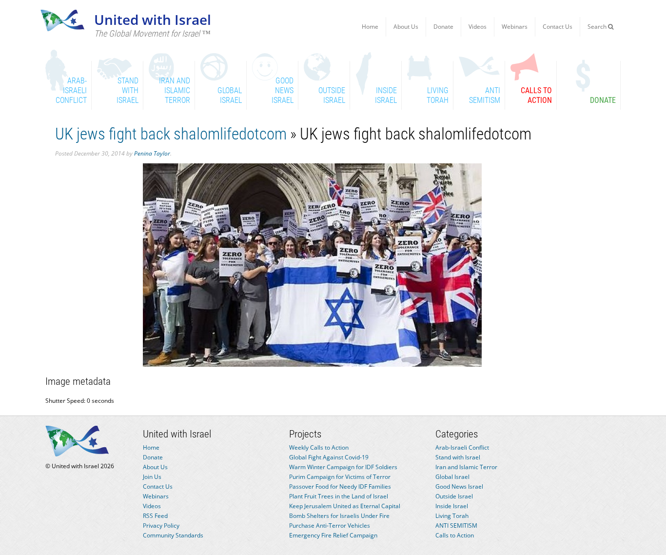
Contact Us (557, 26)
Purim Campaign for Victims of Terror (340, 477)
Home (370, 26)
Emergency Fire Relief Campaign (333, 535)
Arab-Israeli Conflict (462, 447)
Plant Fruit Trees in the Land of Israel (338, 496)
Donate (443, 26)
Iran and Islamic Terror (466, 467)
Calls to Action (454, 535)
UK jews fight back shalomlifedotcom (171, 133)
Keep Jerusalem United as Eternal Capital (344, 506)
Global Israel (452, 477)
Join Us (152, 477)
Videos (478, 26)
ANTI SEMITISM (456, 525)
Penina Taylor (152, 153)
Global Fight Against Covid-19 (329, 457)
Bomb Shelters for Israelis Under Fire (339, 516)
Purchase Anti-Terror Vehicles (329, 525)
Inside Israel (451, 506)
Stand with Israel (457, 457)
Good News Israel (459, 486)
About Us (405, 26)
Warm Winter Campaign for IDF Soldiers (343, 467)
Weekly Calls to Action (319, 447)
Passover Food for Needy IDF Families (340, 486)
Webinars (515, 26)
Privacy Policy (161, 525)
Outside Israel (454, 496)
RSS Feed (155, 516)
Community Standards (173, 535)
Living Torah (452, 516)
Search (598, 26)
